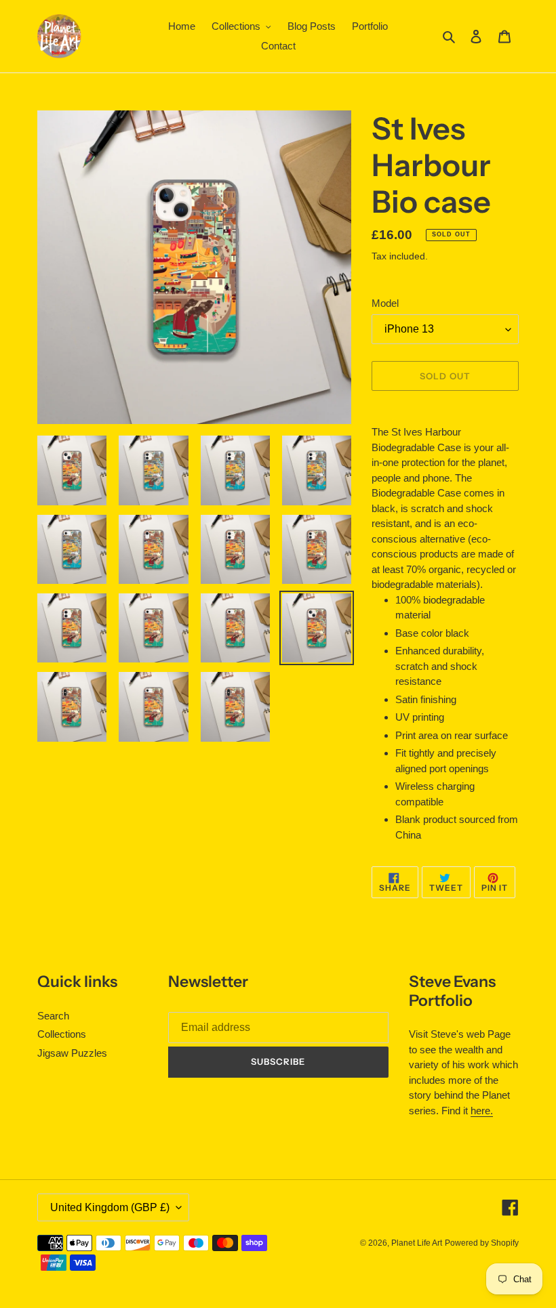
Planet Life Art (416, 1243)
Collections (61, 1034)
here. (482, 1110)
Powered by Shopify (482, 1243)
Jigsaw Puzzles (72, 1053)
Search (53, 1015)
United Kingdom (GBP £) (110, 1207)
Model (385, 303)
